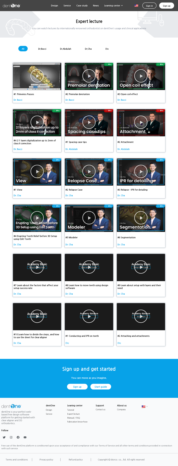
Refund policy (76, 459)
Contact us (100, 409)
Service (67, 5)
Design (54, 5)
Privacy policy (46, 459)
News (96, 5)
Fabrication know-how (77, 422)
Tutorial (70, 410)
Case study (81, 5)
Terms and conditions (17, 459)
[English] (136, 5)
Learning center (112, 5)
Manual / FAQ (73, 418)
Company (121, 409)
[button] (37, 76)
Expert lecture (73, 414)
